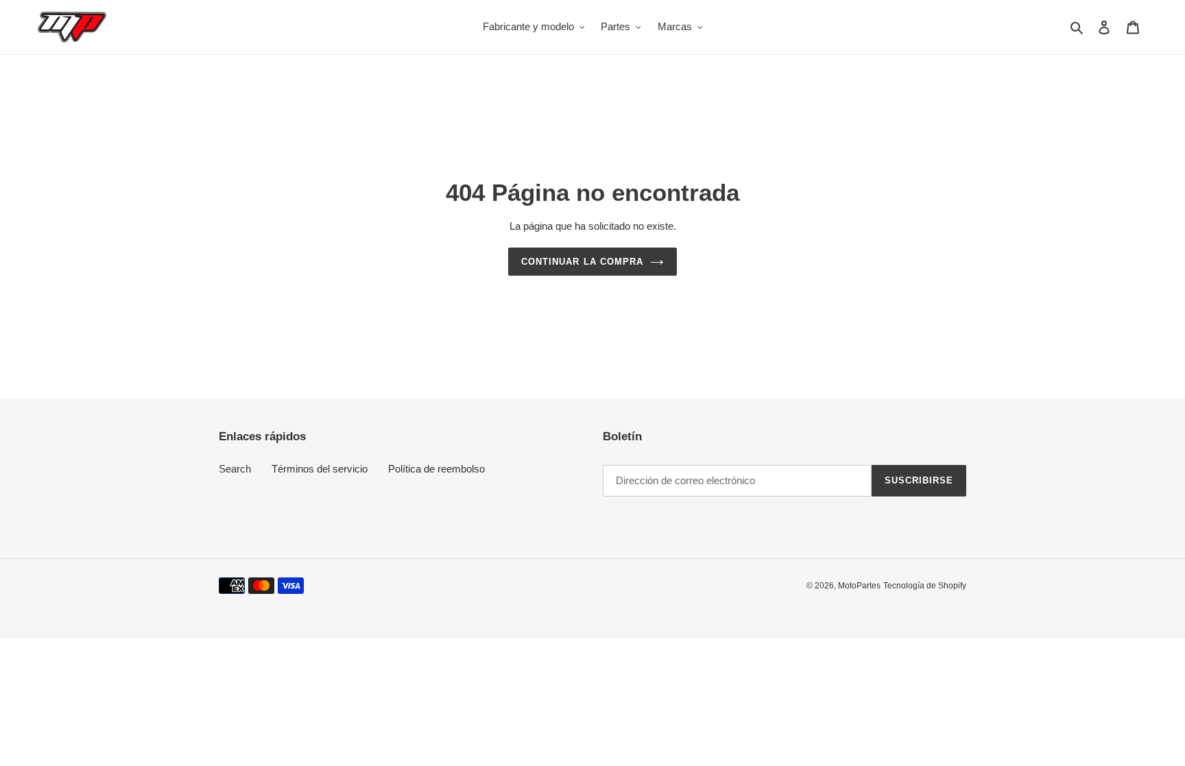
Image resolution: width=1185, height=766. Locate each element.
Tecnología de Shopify (924, 585)
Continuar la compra (582, 261)
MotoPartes (859, 585)
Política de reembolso (436, 469)
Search (235, 469)
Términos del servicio (320, 469)
